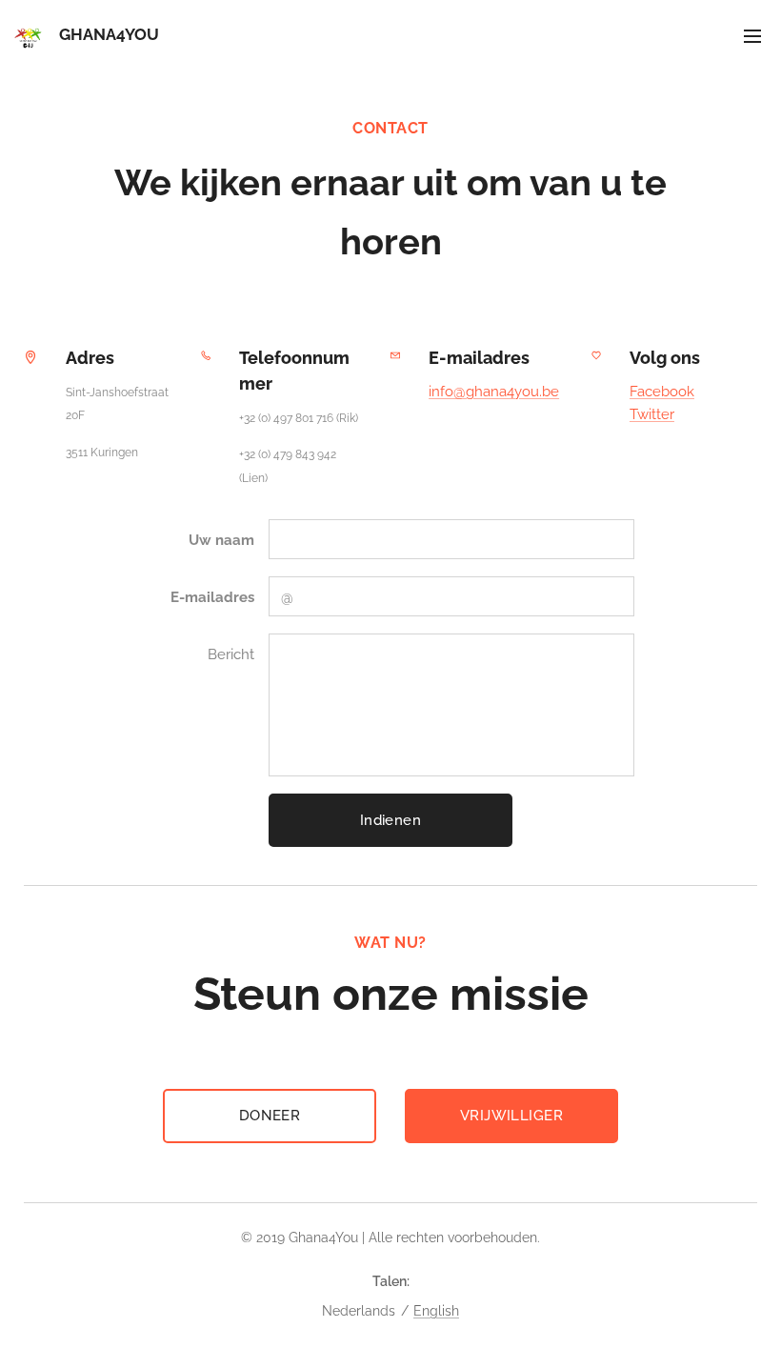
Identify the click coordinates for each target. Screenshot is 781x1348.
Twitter (652, 414)
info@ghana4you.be (494, 391)
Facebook (662, 391)
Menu (752, 35)
